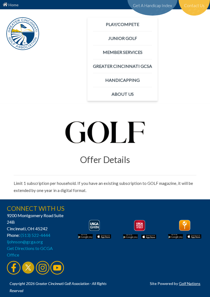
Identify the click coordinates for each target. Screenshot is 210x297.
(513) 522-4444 (35, 235)
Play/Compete (122, 24)
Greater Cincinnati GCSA (122, 66)
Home (13, 4)
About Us (123, 94)
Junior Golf (122, 38)
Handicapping (122, 80)
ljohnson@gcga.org (25, 241)
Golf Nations (189, 283)
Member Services (122, 52)
